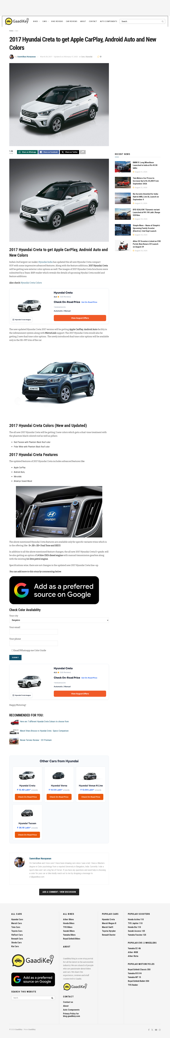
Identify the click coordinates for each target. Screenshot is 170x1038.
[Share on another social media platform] (83, 152)
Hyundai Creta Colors (31, 282)
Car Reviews (71, 21)
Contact (93, 21)
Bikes (35, 21)
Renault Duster (109, 935)
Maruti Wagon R (109, 923)
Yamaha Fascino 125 (137, 935)
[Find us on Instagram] (160, 1030)
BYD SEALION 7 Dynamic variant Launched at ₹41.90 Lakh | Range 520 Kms (146, 212)
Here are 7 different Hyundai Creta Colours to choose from (44, 721)
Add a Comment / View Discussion (59, 892)
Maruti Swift (107, 927)
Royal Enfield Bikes (71, 938)
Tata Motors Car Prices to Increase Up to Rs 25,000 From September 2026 (146, 181)
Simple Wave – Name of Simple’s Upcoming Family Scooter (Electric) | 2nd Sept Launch (146, 228)
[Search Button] (162, 21)
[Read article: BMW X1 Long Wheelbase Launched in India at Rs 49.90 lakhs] (123, 167)
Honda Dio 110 (134, 927)
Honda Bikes (68, 923)
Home (11, 31)
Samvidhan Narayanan (26, 57)
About (83, 21)
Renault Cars (17, 938)
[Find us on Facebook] (148, 1030)
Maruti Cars (16, 923)
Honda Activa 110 (136, 919)
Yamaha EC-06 (134, 948)
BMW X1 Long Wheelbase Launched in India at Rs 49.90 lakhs (145, 165)
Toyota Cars (16, 931)
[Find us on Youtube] (156, 1030)
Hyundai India (46, 262)
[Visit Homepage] (17, 21)
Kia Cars (15, 946)
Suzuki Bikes (69, 931)
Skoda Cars (16, 942)
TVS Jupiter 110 (135, 923)
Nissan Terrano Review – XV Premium (36, 740)
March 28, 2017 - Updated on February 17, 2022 (59, 57)
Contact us (68, 1002)
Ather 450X (133, 952)
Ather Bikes (68, 919)
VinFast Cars (17, 935)
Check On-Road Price (27, 797)
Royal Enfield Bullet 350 (138, 981)
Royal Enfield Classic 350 (139, 969)
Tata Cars (15, 927)
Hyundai (89, 57)
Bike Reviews (57, 21)
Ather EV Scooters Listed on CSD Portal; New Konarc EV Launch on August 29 (147, 244)
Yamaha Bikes (69, 935)
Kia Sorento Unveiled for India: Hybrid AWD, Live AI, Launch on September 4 (146, 197)
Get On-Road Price (89, 302)
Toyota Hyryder (109, 931)
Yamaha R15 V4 (134, 973)
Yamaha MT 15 (134, 977)
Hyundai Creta (108, 919)
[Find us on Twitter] (152, 1030)
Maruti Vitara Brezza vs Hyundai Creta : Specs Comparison (44, 731)
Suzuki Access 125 (136, 931)
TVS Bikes (67, 927)
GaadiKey (18, 1029)
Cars (44, 21)
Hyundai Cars (17, 919)
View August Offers (80, 318)
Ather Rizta (133, 956)
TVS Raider (133, 985)
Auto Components (108, 21)
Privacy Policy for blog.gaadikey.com (71, 1014)
